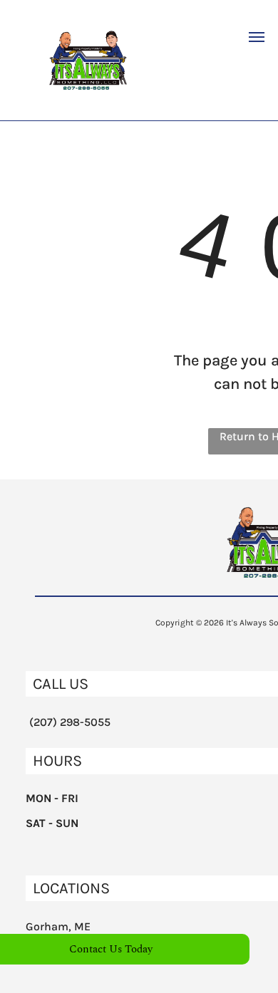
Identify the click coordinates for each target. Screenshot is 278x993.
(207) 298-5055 (69, 722)
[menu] (256, 37)
